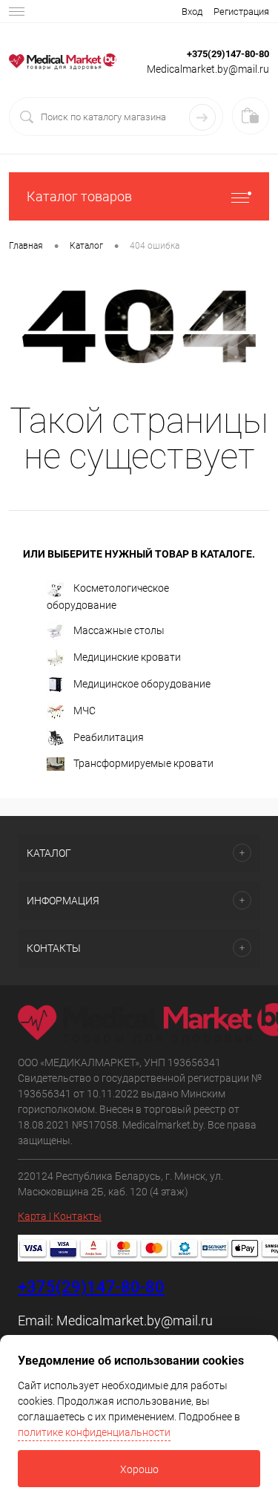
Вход (192, 11)
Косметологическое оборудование (108, 596)
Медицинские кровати (127, 657)
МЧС (84, 710)
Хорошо (139, 1469)
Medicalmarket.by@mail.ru (134, 1320)
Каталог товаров (79, 196)
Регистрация (241, 11)
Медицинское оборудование (142, 684)
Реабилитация (108, 737)
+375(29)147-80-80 (228, 53)
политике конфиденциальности (94, 1432)
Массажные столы (119, 630)
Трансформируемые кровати (143, 763)
